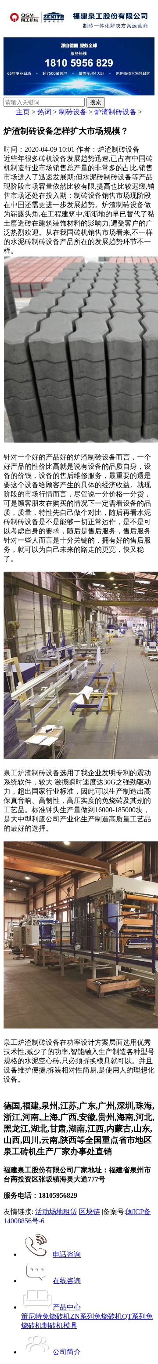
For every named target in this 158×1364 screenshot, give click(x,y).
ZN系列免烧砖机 (96, 1316)
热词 (44, 112)
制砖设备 (73, 112)
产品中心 (67, 1307)
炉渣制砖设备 (115, 112)
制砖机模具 (59, 1325)
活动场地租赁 (56, 1211)
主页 (23, 112)
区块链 (89, 1211)
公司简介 (67, 1352)
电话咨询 (67, 1254)
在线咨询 (67, 1280)
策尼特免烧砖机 (45, 1316)
